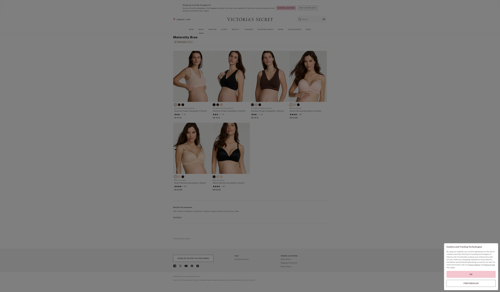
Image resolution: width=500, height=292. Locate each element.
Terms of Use (489, 265)
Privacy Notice (474, 265)
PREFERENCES (471, 283)
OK (471, 274)
